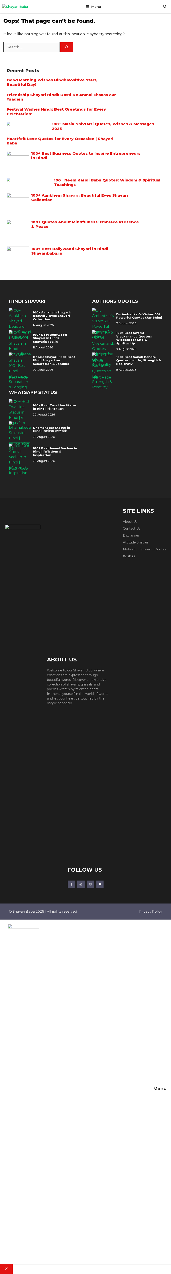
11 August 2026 (43, 347)
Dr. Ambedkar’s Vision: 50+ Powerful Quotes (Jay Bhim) (139, 316)
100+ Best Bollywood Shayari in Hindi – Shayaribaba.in (50, 338)
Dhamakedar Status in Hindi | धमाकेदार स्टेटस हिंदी (51, 429)
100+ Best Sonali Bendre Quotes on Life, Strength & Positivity (138, 360)
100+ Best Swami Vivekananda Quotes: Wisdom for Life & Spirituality (134, 338)
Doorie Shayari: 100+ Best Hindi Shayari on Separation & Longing (54, 360)
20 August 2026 (44, 414)
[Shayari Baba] (15, 6)
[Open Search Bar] (165, 6)
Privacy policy (150, 911)
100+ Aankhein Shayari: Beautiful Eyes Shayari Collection (52, 316)
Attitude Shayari (135, 542)
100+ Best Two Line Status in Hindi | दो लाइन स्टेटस (55, 407)
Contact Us (131, 529)
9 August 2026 (43, 369)
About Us (130, 522)
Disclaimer (131, 535)
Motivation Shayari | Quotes (144, 549)
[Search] (66, 47)
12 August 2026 (43, 325)
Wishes (129, 556)
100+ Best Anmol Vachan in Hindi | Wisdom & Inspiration (55, 452)
